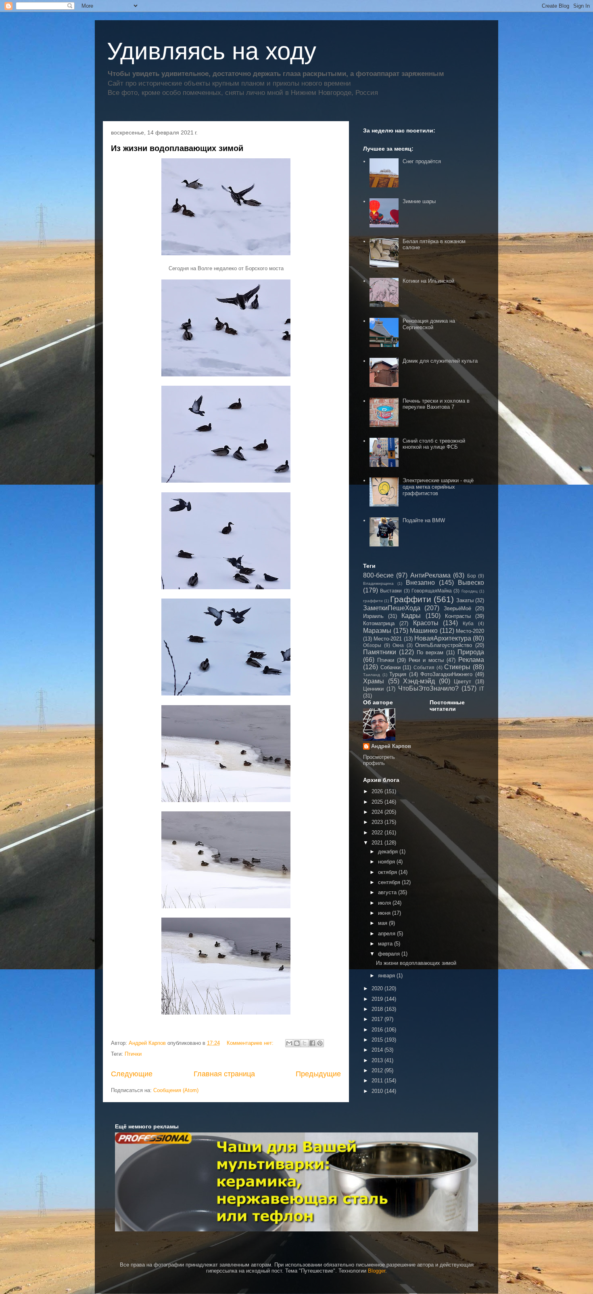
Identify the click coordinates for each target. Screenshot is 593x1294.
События (423, 667)
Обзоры (372, 645)
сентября (390, 882)
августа (388, 892)
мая (383, 923)
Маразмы (377, 630)
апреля (387, 934)
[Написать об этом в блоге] (297, 1043)
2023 (378, 822)
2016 (378, 1030)
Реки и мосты (426, 660)
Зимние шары (419, 201)
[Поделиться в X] (305, 1043)
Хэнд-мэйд (419, 681)
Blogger (376, 1271)
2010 (378, 1091)
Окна (398, 645)
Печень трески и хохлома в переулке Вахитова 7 (436, 404)
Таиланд (371, 674)
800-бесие (378, 575)
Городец (469, 591)
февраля (389, 954)
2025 (378, 802)
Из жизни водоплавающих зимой (177, 148)
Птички (133, 1054)
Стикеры (457, 667)
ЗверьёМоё (457, 608)
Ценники (373, 689)
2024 (378, 812)
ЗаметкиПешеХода (391, 608)
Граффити (410, 599)
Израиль (373, 616)
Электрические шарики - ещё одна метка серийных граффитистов (438, 486)
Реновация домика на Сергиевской (429, 324)
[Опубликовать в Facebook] (312, 1043)
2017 (378, 1019)
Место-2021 (388, 639)
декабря (388, 852)
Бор (471, 575)
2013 (378, 1060)
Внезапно (420, 582)
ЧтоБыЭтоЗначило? (428, 688)
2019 (378, 999)
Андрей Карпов (391, 746)
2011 (378, 1081)
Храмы (373, 681)
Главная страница (224, 1074)
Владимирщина (378, 583)
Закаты (465, 600)
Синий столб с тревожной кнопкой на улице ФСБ (434, 444)
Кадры (411, 615)
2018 (378, 1009)
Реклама (471, 659)
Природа (470, 652)
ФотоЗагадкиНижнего (446, 674)
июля (385, 903)
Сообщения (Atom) (175, 1090)
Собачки (390, 667)
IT (481, 689)
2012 (378, 1070)
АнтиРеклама (430, 575)
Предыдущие (318, 1074)
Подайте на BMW (424, 520)
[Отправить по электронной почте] (289, 1043)
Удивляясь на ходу (211, 51)
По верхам (430, 652)
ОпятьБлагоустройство (443, 645)
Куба (468, 623)
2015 (378, 1040)
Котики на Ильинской (428, 281)
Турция (397, 674)
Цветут (462, 682)
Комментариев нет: (251, 1043)
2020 (378, 988)
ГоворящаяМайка (431, 590)
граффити (373, 601)
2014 (378, 1050)
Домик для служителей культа (440, 361)
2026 (378, 791)
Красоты (425, 623)
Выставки (391, 590)
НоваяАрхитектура (442, 638)
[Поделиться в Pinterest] (320, 1043)
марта (386, 944)
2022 (378, 833)
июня (385, 913)
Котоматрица (379, 623)
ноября (387, 862)
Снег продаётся (422, 161)
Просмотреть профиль (379, 760)
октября (388, 872)
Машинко (424, 630)
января (387, 976)
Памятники (379, 652)
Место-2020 (470, 631)
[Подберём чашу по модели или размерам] (296, 1181)
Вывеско (471, 582)
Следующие (131, 1074)
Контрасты (458, 616)
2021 (378, 843)
